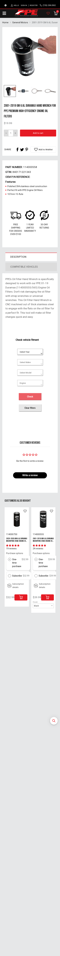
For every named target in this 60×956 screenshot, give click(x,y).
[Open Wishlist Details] (48, 13)
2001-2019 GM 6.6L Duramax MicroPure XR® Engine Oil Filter (43, 541)
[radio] (9, 559)
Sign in (24, 5)
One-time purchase (16, 562)
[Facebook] (17, 149)
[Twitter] (22, 149)
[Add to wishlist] (25, 511)
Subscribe (17, 576)
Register (34, 5)
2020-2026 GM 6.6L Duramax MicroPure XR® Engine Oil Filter (16, 541)
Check (30, 396)
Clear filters (30, 408)
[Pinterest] (26, 149)
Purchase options (14, 553)
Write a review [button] (30, 475)
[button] (54, 721)
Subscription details (18, 585)
